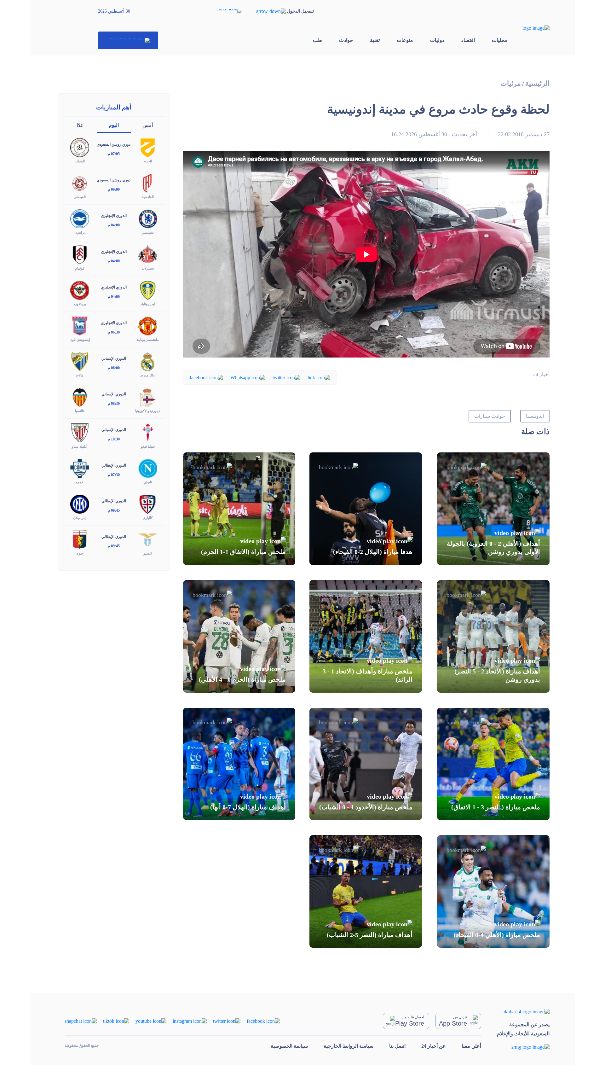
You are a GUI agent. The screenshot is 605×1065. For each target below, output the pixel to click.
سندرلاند (148, 268)
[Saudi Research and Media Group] (523, 1047)
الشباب (80, 161)
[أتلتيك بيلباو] (79, 432)
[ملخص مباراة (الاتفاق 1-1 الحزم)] (239, 508)
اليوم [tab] (114, 125)
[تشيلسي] (147, 218)
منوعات (405, 40)
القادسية (148, 197)
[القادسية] (147, 182)
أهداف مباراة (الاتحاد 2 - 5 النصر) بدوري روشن (497, 675)
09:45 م (114, 510)
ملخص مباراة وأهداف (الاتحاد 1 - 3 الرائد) (367, 675)
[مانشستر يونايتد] (147, 325)
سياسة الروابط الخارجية (348, 1046)
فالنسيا (79, 411)
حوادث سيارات (489, 416)
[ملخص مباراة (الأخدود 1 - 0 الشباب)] (365, 764)
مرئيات (510, 83)
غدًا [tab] (80, 125)
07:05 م (114, 154)
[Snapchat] (81, 1020)
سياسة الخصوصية (289, 1046)
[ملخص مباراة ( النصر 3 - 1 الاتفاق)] (493, 764)
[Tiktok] (116, 1020)
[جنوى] (79, 539)
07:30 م (114, 475)
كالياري (148, 518)
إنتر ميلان (79, 518)
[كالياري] (147, 503)
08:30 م (114, 403)
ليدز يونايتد (147, 304)
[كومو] (79, 468)
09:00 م (114, 189)
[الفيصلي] (79, 182)
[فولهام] (79, 254)
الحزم (148, 161)
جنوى (80, 553)
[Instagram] (190, 1020)
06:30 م (114, 332)
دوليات (437, 40)
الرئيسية (537, 83)
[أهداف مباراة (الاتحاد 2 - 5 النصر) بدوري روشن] (493, 636)
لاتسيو (147, 553)
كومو (79, 482)
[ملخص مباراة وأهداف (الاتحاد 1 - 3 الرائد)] (365, 636)
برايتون (80, 232)
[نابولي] (147, 468)
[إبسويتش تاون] (79, 325)
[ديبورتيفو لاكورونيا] (147, 396)
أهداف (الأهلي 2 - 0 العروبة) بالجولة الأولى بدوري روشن (493, 547)
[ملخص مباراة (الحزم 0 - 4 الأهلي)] (239, 636)
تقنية (375, 40)
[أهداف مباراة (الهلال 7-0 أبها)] (239, 764)
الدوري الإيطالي (113, 465)
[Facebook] (206, 377)
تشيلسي (147, 232)
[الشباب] (79, 147)
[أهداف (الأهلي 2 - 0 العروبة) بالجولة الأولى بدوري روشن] (493, 508)
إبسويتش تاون (80, 339)
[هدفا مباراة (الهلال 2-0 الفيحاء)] (365, 508)
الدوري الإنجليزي (114, 215)
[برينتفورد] (79, 289)
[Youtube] (150, 1020)
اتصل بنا (397, 1046)
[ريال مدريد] (147, 361)
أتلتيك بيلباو (79, 446)
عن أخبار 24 (433, 1046)
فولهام (79, 268)
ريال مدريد (147, 375)
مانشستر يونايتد (147, 339)
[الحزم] (147, 147)
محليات (499, 40)
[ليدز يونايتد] (147, 289)
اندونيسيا (535, 416)
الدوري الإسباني (113, 358)
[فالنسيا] (79, 396)
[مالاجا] (79, 361)
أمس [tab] (147, 125)
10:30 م (114, 439)
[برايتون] (79, 218)
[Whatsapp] (247, 377)
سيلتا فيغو (148, 446)
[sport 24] (128, 40)
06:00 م (114, 368)
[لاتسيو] (147, 539)
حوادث (346, 40)
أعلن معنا (471, 1046)
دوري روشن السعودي (113, 144)
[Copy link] (319, 377)
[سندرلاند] (147, 254)
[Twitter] (286, 377)
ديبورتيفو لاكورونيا (147, 411)
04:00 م (114, 225)
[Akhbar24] (523, 1011)
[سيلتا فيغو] (147, 432)
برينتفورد (79, 304)
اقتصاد (468, 40)
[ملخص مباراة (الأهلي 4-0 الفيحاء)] (493, 891)
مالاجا (80, 375)
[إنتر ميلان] (79, 503)
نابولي (147, 482)
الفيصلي (80, 197)
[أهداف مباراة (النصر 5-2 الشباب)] (365, 891)
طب (317, 40)
